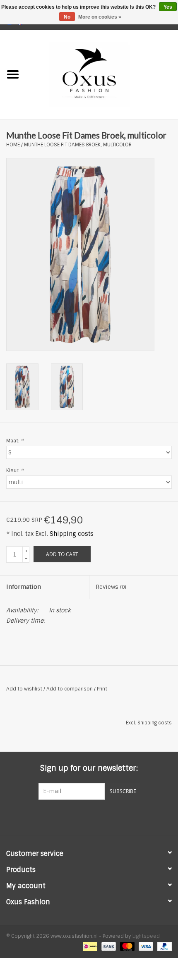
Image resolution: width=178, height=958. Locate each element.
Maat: (15, 440)
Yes (168, 7)
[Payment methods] (89, 946)
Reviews (111, 586)
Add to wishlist (24, 689)
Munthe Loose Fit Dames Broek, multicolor (78, 144)
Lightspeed (146, 936)
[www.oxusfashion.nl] (102, 74)
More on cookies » (99, 17)
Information (23, 586)
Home (13, 144)
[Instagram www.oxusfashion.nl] (104, 816)
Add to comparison (70, 689)
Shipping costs (72, 534)
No (67, 17)
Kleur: (15, 470)
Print (102, 689)
